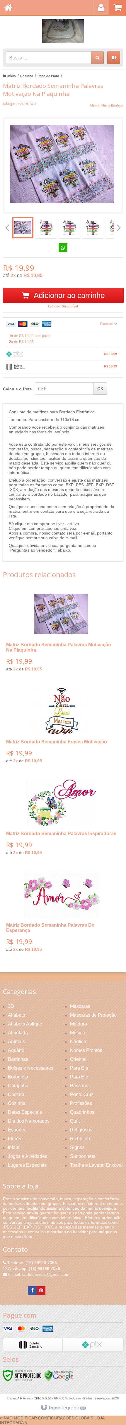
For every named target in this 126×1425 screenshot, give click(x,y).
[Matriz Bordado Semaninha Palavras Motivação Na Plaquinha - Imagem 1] (22, 227)
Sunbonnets (82, 1156)
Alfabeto (16, 1015)
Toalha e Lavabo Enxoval (96, 1165)
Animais (16, 1041)
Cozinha (26, 76)
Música (77, 1032)
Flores (14, 1138)
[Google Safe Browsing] (59, 1375)
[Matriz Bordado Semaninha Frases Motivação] (62, 727)
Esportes (17, 1129)
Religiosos (81, 1129)
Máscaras (80, 1006)
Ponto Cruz (81, 1094)
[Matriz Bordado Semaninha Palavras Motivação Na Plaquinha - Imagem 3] (69, 227)
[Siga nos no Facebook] (32, 1290)
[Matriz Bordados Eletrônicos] (63, 31)
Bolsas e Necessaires (30, 1068)
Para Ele (79, 1076)
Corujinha (18, 1085)
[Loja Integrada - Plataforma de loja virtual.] (63, 1408)
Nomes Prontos (86, 1050)
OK (100, 388)
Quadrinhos (82, 1112)
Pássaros (80, 1085)
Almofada (18, 1032)
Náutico (78, 1041)
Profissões (81, 1103)
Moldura (78, 1023)
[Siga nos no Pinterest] (41, 1290)
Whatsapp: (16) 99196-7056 (33, 1268)
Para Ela (79, 1068)
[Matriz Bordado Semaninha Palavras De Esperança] (62, 913)
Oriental (78, 1059)
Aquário (16, 1050)
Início (11, 76)
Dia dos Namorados (29, 1120)
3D (11, 1006)
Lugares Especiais (27, 1165)
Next (119, 225)
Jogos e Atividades (27, 1156)
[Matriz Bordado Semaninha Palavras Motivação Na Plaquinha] (62, 633)
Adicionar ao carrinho (68, 295)
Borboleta (18, 1076)
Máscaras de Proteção (93, 1015)
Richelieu (80, 1138)
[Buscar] (97, 57)
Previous (7, 227)
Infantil (15, 1147)
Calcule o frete (17, 389)
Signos (77, 1147)
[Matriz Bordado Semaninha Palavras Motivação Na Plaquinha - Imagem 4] (93, 227)
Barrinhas (18, 1059)
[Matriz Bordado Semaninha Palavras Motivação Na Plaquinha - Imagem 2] (46, 227)
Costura (16, 1094)
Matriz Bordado (112, 105)
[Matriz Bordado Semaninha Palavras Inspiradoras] (62, 819)
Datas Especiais (25, 1112)
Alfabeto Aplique (25, 1023)
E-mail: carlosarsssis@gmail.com (38, 1274)
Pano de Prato (48, 76)
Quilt (75, 1120)
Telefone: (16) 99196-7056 (31, 1262)
